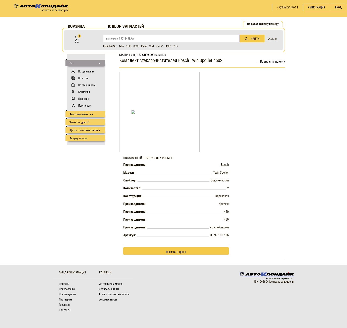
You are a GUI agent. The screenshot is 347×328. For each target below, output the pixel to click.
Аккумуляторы (78, 138)
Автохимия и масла (81, 114)
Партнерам (84, 105)
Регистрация (316, 7)
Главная (124, 54)
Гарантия (83, 98)
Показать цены (176, 252)
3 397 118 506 (163, 158)
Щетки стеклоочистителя (84, 130)
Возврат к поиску (272, 61)
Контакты (84, 92)
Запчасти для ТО (79, 122)
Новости (83, 78)
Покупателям (86, 71)
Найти (255, 38)
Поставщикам (86, 85)
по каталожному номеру (263, 23)
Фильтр (272, 38)
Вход (338, 7)
